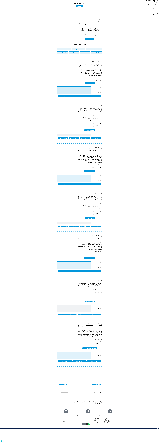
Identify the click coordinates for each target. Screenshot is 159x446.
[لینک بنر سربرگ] (79, 223)
